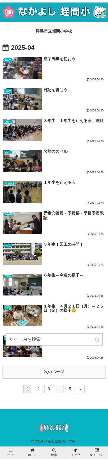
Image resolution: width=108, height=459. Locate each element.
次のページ (54, 372)
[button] (97, 340)
